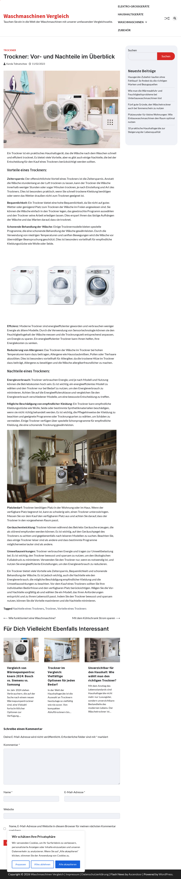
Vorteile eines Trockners (71, 608)
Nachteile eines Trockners (28, 608)
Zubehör (124, 30)
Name (8, 792)
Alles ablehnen (42, 864)
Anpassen (20, 864)
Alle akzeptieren (68, 864)
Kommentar (12, 744)
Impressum (72, 874)
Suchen (132, 50)
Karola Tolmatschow (16, 64)
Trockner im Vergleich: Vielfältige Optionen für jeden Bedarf (61, 676)
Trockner (10, 50)
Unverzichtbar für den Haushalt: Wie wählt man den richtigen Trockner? (102, 674)
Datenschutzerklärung (95, 874)
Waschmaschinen (131, 22)
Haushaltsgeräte (131, 14)
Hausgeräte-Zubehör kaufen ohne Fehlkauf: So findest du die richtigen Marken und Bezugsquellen (147, 80)
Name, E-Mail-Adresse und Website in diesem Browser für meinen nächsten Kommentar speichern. (62, 828)
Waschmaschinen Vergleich (36, 16)
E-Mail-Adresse (74, 792)
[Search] (174, 18)
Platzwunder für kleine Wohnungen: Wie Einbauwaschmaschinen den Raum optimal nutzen (151, 118)
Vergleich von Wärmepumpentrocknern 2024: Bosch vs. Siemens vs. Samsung (21, 676)
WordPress (166, 874)
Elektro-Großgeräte (134, 6)
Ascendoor (135, 874)
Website (9, 809)
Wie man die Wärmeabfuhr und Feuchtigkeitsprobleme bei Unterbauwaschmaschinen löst (145, 94)
